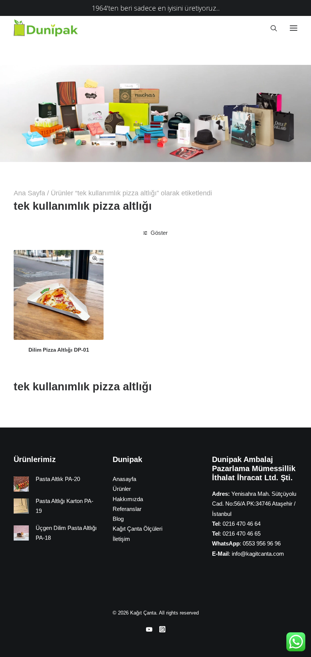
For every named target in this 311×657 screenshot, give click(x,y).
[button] (293, 28)
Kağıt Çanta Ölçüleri (137, 528)
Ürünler (122, 489)
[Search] (270, 28)
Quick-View (95, 258)
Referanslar (127, 509)
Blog (118, 519)
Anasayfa (124, 479)
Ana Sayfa (29, 193)
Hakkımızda (128, 499)
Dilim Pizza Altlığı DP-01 (58, 350)
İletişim (121, 539)
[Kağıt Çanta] (48, 27)
